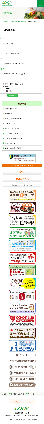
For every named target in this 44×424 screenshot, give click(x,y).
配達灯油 (8, 114)
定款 (5, 394)
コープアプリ (10, 123)
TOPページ (5, 21)
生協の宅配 (14, 21)
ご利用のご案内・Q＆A (13, 138)
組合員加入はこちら (22, 401)
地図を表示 (12, 95)
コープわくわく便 (11, 133)
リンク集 (31, 394)
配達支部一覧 (23, 21)
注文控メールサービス (13, 128)
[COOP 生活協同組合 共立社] (7, 4)
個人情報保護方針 (17, 394)
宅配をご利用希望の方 (13, 119)
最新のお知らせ (11, 109)
